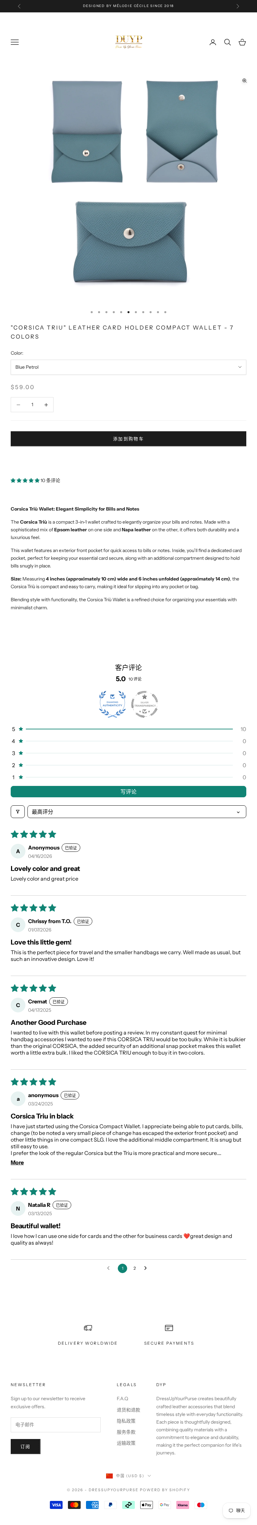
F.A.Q (122, 1399)
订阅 (25, 1446)
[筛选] (18, 811)
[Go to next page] (147, 1268)
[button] (25, 480)
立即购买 (128, 458)
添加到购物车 (128, 438)
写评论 (128, 791)
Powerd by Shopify (165, 1490)
